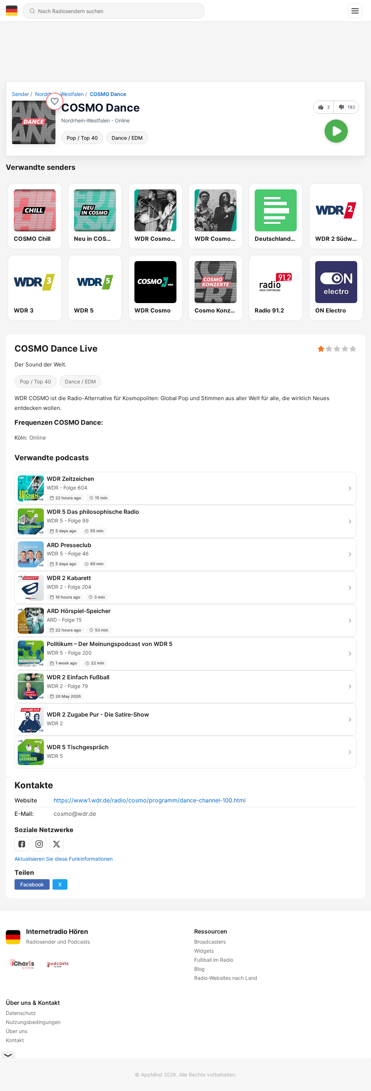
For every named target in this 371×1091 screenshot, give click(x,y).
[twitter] (56, 844)
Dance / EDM (127, 138)
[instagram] (39, 844)
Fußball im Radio (213, 960)
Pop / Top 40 (82, 138)
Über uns (16, 1031)
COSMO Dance (108, 94)
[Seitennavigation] (355, 11)
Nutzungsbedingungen (33, 1022)
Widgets (204, 951)
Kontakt (15, 1040)
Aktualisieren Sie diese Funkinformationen (63, 859)
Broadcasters (210, 942)
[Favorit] (54, 101)
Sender (20, 94)
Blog (199, 969)
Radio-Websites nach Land (225, 978)
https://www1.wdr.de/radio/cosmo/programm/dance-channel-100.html (150, 800)
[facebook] (21, 844)
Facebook (32, 884)
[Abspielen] (336, 131)
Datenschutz (21, 1013)
